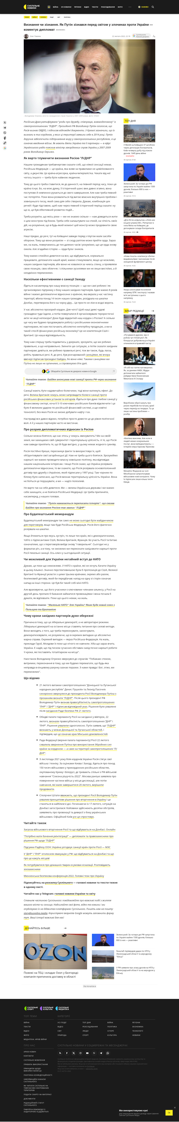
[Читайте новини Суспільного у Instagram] (80, 1053)
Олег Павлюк (35, 36)
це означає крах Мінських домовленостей (83, 734)
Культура (112, 1035)
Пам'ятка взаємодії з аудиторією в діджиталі (36, 1110)
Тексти (95, 7)
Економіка (137, 1026)
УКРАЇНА (43, 17)
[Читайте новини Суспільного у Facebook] (66, 1053)
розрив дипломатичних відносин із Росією (62, 429)
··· (129, 7)
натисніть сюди (91, 1069)
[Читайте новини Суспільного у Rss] (60, 1053)
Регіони (77, 7)
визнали (54, 721)
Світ (60, 1031)
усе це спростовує (83, 816)
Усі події (62, 1022)
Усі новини (66, 7)
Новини (136, 1035)
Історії (110, 1031)
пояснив (50, 147)
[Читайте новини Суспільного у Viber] (94, 1053)
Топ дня (87, 1022)
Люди (86, 1031)
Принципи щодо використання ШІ (33, 1069)
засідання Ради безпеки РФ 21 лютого (68, 710)
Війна (55, 7)
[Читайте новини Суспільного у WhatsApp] (107, 1053)
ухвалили (63, 725)
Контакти (29, 1056)
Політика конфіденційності (38, 1075)
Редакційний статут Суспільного (34, 1104)
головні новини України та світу (75, 893)
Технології (137, 1031)
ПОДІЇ (51, 17)
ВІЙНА (35, 17)
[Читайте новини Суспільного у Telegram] (101, 1053)
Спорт (86, 1035)
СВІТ (58, 17)
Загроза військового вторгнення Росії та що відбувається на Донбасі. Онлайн (69, 829)
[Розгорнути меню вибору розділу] (48, 6)
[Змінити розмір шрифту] (154, 36)
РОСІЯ (27, 17)
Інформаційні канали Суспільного (35, 1080)
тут (26, 917)
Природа (62, 1035)
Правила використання (36, 1064)
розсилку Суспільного (59, 882)
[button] (5, 122)
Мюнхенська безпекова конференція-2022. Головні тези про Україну (64, 876)
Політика (112, 1026)
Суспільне (90, 1066)
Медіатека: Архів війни (35, 1039)
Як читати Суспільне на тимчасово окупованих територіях (36, 1088)
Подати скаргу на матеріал (38, 1094)
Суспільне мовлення (34, 1060)
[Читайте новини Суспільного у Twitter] (73, 1053)
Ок (169, 1113)
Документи (29, 1099)
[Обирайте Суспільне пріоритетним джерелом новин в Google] (5, 148)
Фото (120, 7)
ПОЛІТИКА (67, 17)
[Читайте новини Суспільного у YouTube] (87, 1053)
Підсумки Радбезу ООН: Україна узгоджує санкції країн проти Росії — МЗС (67, 847)
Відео (86, 7)
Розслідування (108, 7)
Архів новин (30, 1052)
